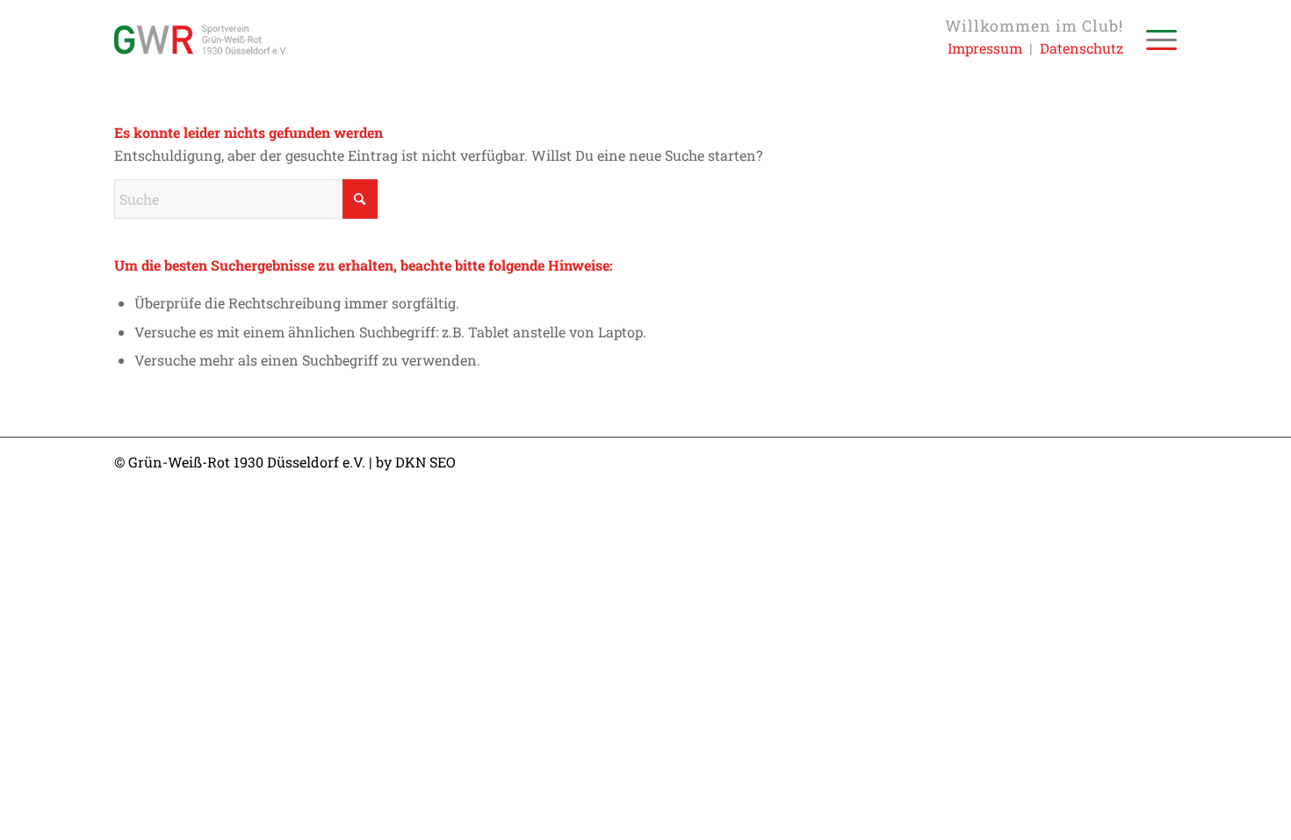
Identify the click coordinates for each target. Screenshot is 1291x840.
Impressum (985, 48)
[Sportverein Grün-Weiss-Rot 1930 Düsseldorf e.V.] (200, 39)
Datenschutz (1081, 48)
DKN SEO (425, 462)
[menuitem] (1156, 39)
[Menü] (1156, 39)
